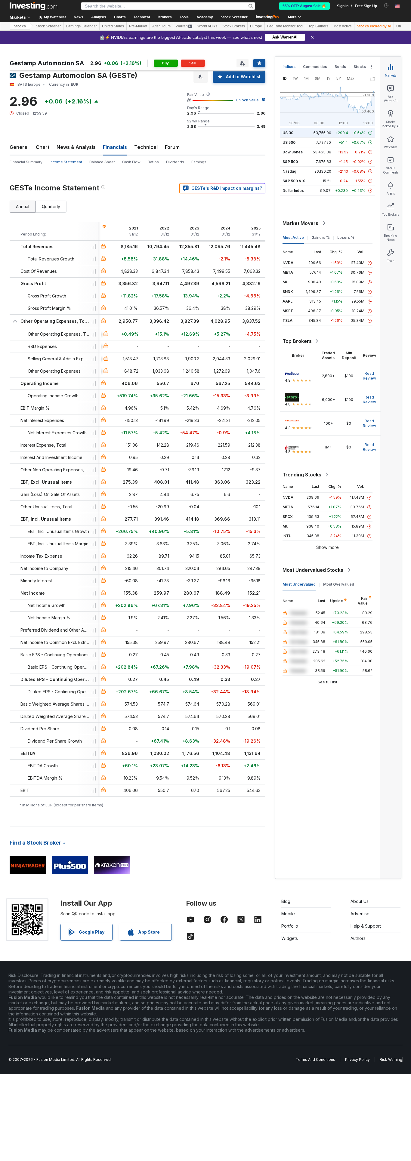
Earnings (198, 162)
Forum (172, 147)
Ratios (153, 162)
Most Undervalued (299, 584)
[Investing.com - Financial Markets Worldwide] (33, 6)
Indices (289, 66)
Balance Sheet (102, 162)
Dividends (175, 162)
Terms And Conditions (315, 1059)
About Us (360, 901)
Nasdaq (289, 171)
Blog (285, 901)
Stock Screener (234, 17)
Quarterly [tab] (51, 206)
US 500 (289, 142)
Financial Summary (26, 162)
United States (113, 26)
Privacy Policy (357, 1059)
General (19, 147)
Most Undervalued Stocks (313, 570)
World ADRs (207, 26)
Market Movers (300, 223)
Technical (146, 147)
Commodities (315, 66)
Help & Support (366, 925)
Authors (358, 938)
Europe (256, 26)
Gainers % (320, 237)
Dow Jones (293, 152)
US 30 (288, 133)
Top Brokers (297, 341)
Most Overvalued (338, 584)
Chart (42, 147)
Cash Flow (131, 162)
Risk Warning (391, 1059)
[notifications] (386, 5)
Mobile (288, 913)
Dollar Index (293, 190)
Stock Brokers (233, 26)
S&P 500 (290, 161)
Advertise (360, 913)
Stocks (20, 26)
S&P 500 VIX (294, 181)
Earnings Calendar (81, 26)
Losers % (345, 237)
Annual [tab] (22, 206)
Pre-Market (138, 26)
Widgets (289, 938)
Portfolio (289, 925)
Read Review (369, 375)
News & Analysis (76, 147)
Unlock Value (247, 100)
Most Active (342, 26)
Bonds (340, 66)
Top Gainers (318, 26)
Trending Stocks (302, 475)
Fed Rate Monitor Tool (285, 26)
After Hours (161, 26)
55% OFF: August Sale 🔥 (304, 6)
